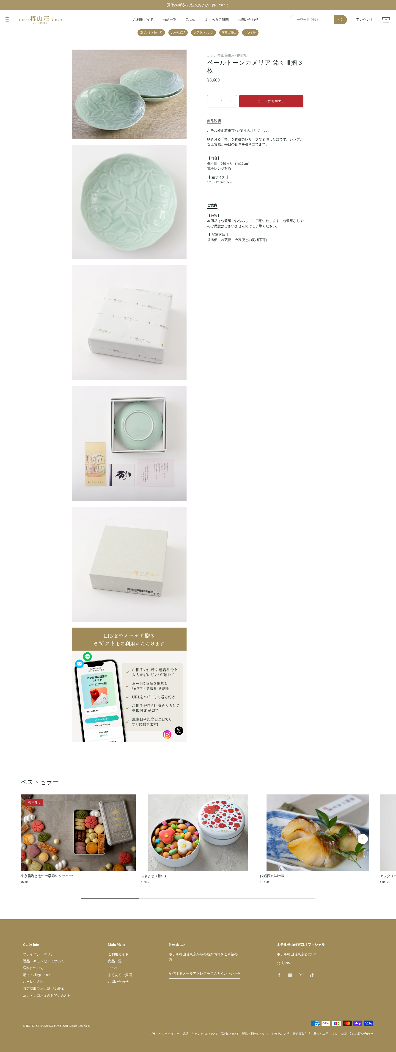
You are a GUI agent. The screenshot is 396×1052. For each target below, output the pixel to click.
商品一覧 (169, 19)
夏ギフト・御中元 (151, 32)
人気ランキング (203, 32)
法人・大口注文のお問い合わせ (47, 995)
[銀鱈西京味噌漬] (317, 832)
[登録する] (237, 973)
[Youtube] (290, 975)
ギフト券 (250, 32)
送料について (33, 968)
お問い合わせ (248, 19)
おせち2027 (178, 32)
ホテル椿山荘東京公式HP (296, 954)
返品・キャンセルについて (43, 961)
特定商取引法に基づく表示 (43, 988)
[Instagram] (301, 975)
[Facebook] (279, 975)
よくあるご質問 (217, 19)
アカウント (364, 19)
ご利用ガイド (143, 19)
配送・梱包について (38, 975)
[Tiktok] (312, 975)
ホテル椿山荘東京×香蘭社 (227, 55)
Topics (190, 19)
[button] (33, 839)
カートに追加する (271, 101)
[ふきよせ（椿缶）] (198, 832)
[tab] (216, 121)
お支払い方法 (33, 982)
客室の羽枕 (229, 32)
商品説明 (214, 121)
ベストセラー (40, 782)
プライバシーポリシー (40, 954)
